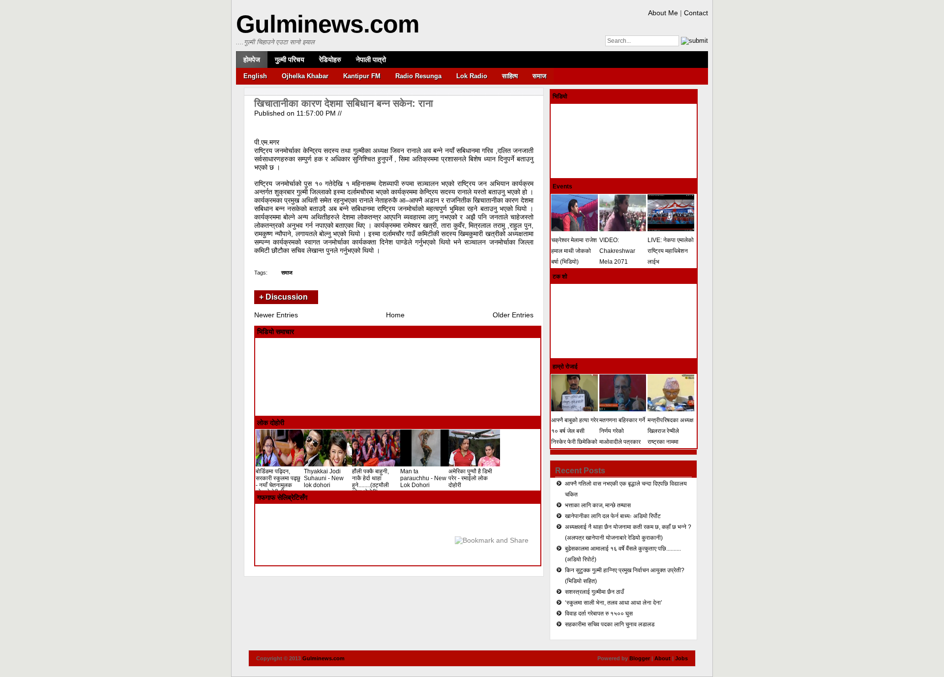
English (255, 76)
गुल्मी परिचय (289, 59)
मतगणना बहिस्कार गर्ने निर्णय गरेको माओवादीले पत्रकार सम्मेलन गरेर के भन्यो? (622, 436)
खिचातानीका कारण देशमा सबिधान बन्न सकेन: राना (343, 103)
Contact (696, 13)
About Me (663, 13)
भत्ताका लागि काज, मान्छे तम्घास (598, 505)
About (662, 658)
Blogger (639, 658)
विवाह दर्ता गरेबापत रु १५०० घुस (599, 613)
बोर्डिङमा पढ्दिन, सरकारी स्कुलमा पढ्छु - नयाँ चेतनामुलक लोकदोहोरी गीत (278, 481)
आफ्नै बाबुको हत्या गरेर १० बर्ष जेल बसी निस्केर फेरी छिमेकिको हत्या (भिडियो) (574, 436)
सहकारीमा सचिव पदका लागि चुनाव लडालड (609, 624)
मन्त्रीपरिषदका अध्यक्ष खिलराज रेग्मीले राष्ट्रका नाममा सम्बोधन (670, 436)
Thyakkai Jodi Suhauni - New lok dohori (324, 478)
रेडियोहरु (330, 59)
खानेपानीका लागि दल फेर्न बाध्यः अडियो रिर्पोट (613, 516)
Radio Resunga (418, 76)
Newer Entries (276, 315)
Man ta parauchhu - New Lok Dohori (423, 478)
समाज (539, 76)
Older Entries (513, 315)
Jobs (681, 658)
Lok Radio (471, 76)
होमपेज (251, 59)
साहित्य (510, 76)
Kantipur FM (362, 76)
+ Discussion (283, 297)
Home (395, 315)
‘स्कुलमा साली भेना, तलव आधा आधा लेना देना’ (613, 602)
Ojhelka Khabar (305, 76)
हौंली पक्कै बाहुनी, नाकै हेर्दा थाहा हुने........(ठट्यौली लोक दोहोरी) (370, 481)
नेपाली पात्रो (371, 59)
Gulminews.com (327, 24)
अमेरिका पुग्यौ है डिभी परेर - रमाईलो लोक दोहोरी (470, 478)
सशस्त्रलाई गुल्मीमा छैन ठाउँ (594, 591)
